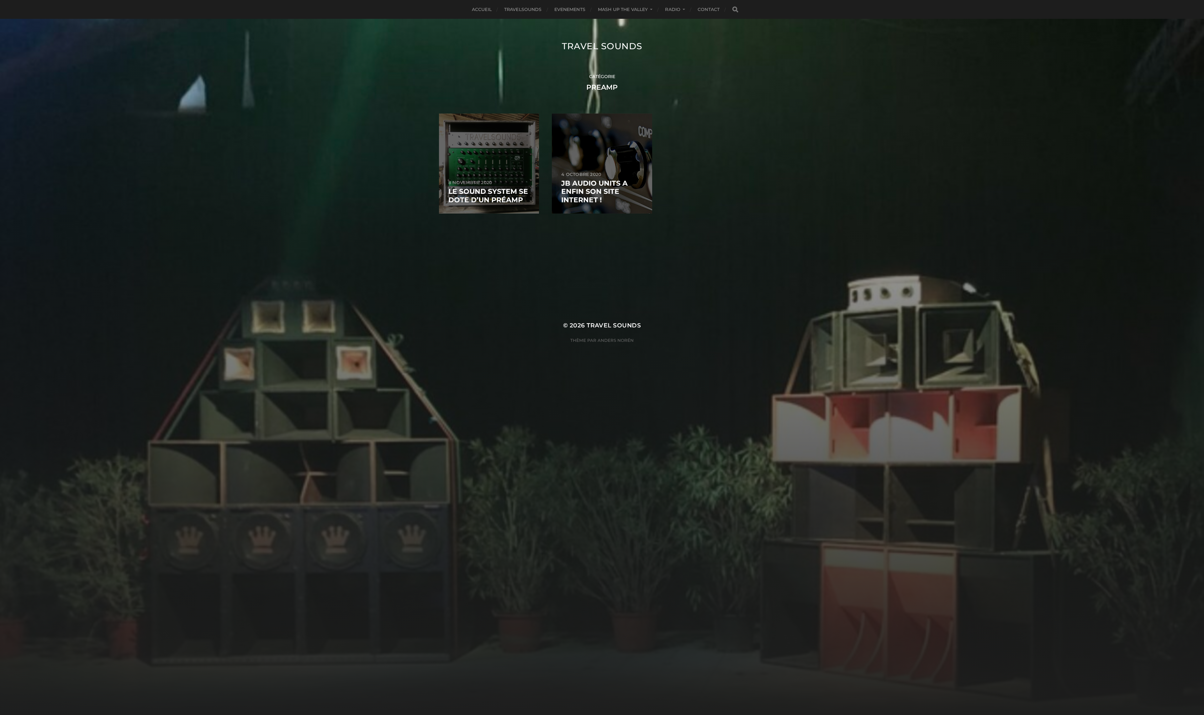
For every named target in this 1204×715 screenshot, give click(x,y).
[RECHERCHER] (735, 10)
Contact (709, 9)
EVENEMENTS (569, 9)
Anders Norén (616, 340)
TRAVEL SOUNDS (602, 46)
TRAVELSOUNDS (523, 9)
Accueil (482, 9)
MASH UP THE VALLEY (623, 9)
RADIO (672, 9)
